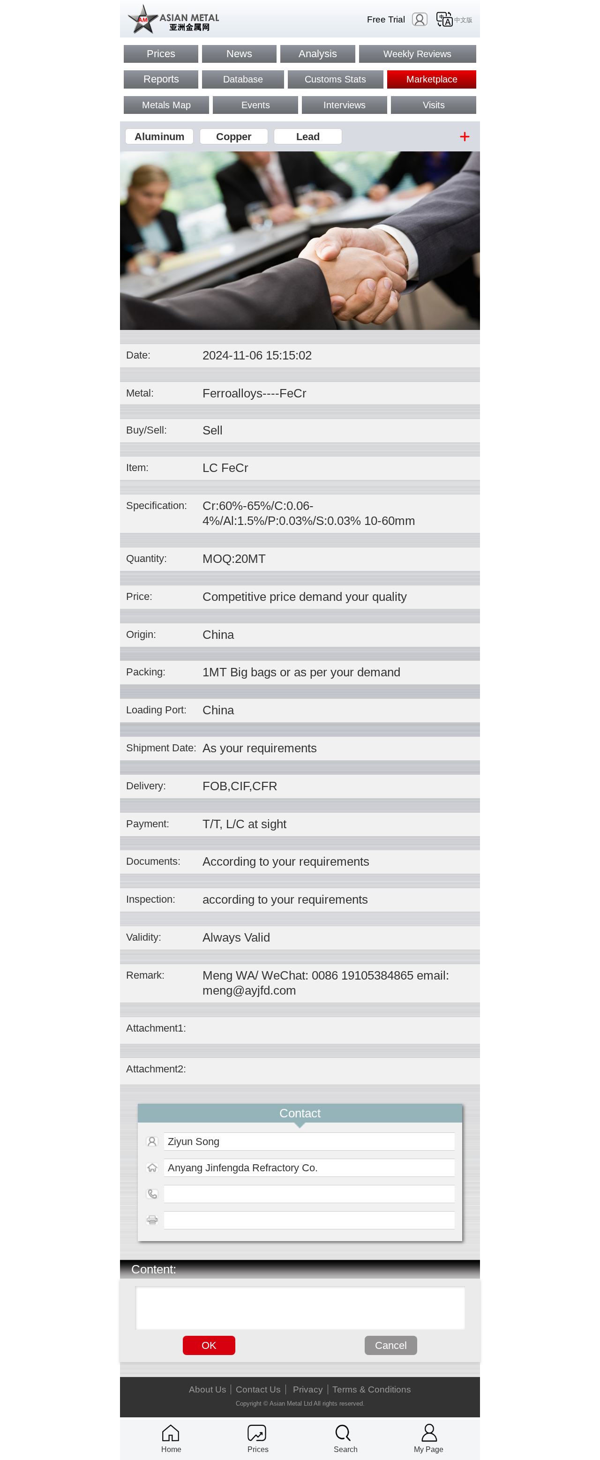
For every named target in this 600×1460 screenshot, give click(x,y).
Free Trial (386, 19)
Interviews (344, 105)
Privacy (308, 1389)
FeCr (293, 393)
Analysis (318, 54)
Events (255, 105)
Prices (161, 54)
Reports (161, 79)
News (239, 54)
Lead (308, 136)
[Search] (343, 1432)
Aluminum (160, 136)
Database (243, 79)
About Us (207, 1389)
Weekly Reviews (417, 54)
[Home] (170, 1432)
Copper (234, 136)
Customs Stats (335, 79)
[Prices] (257, 1432)
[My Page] (429, 1432)
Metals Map (166, 105)
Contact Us (258, 1389)
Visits (434, 105)
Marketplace (432, 79)
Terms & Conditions (371, 1389)
